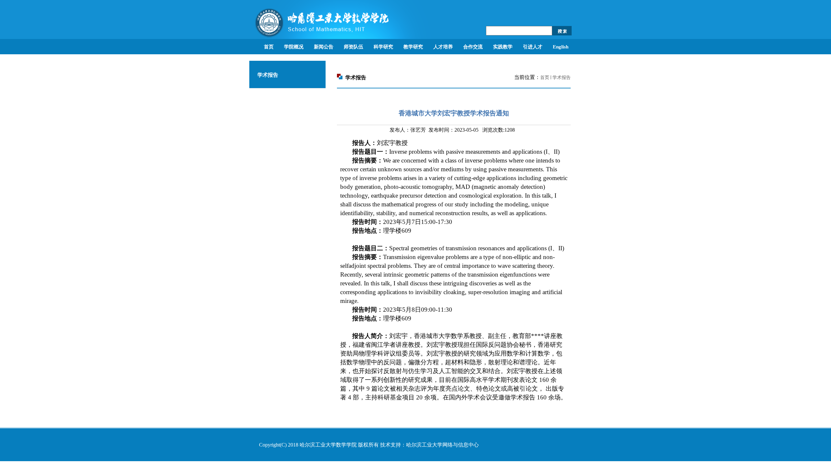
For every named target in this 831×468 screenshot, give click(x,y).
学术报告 (561, 77)
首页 (544, 77)
